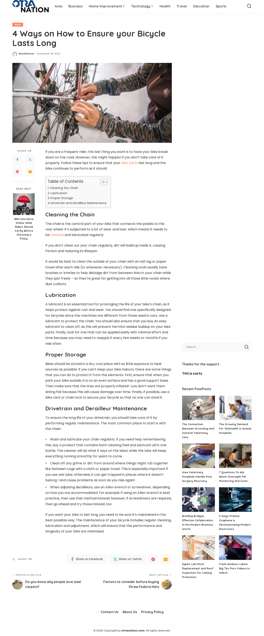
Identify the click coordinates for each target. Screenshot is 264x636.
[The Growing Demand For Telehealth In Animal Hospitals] (235, 408)
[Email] (30, 172)
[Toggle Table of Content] (102, 181)
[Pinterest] (17, 172)
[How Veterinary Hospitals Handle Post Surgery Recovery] (198, 456)
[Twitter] (30, 160)
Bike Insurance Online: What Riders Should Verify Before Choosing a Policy (23, 228)
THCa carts (192, 373)
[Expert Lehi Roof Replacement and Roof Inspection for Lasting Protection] (198, 547)
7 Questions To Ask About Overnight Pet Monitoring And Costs (233, 477)
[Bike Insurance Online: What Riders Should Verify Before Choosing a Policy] (24, 204)
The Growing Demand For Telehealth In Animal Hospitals (235, 428)
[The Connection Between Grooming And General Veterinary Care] (198, 408)
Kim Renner (26, 53)
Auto (18, 24)
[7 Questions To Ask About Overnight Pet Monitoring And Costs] (235, 456)
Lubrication (59, 193)
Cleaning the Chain (64, 188)
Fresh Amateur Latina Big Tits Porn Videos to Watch (234, 568)
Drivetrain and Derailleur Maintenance (79, 203)
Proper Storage (62, 198)
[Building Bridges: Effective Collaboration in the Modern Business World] (198, 499)
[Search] (249, 6)
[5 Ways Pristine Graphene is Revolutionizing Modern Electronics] (235, 499)
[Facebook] (17, 160)
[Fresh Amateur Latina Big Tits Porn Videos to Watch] (235, 547)
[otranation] (30, 6)
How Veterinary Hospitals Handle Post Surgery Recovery (197, 477)
